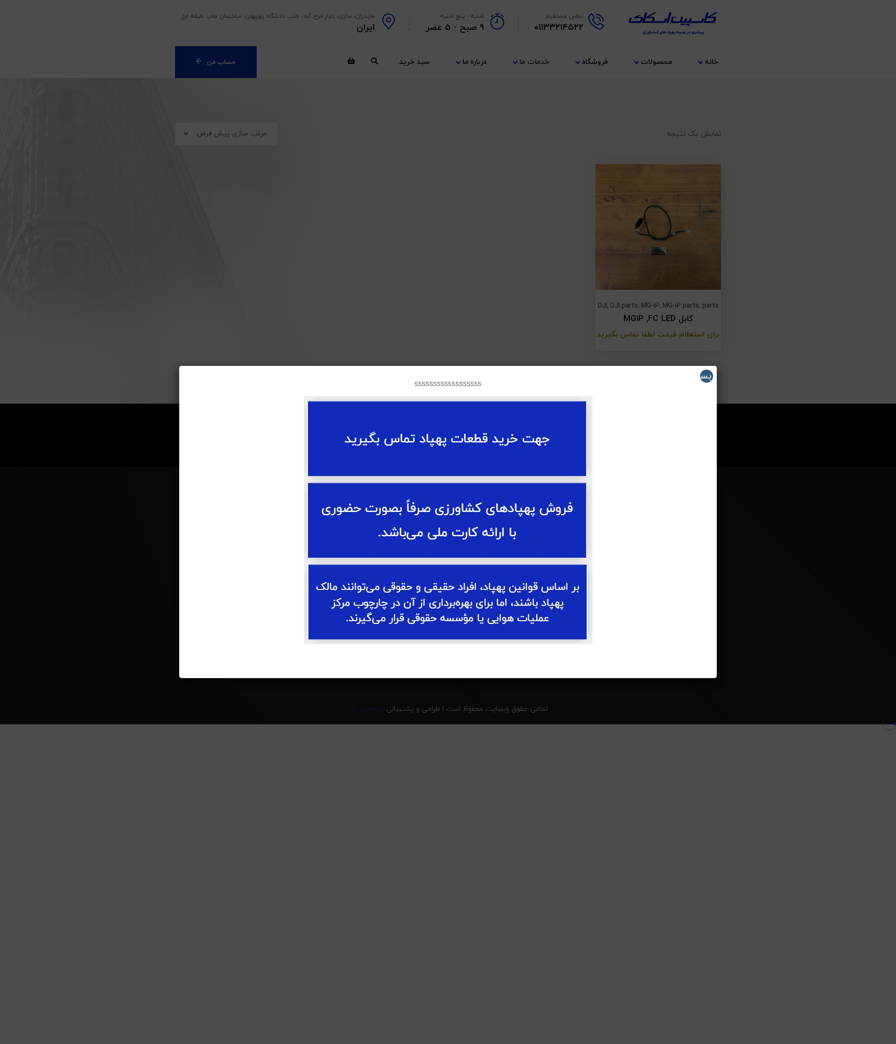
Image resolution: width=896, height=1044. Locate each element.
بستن (705, 376)
